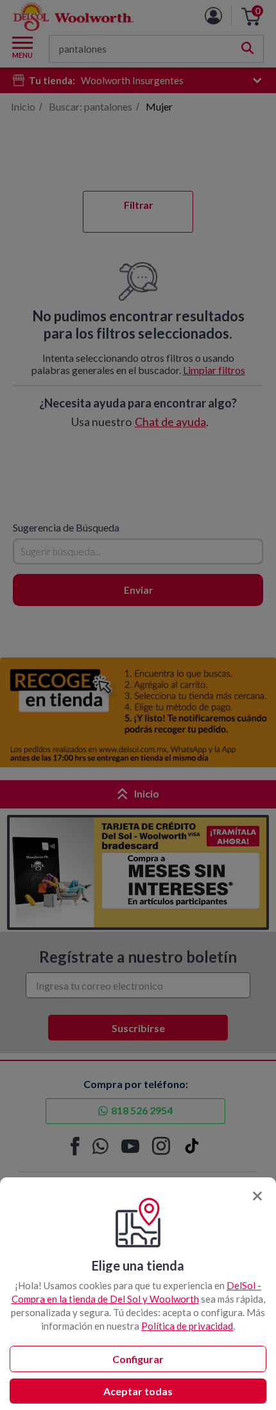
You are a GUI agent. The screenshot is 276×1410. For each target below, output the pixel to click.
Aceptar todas (138, 1391)
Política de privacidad (187, 1326)
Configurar (138, 1359)
